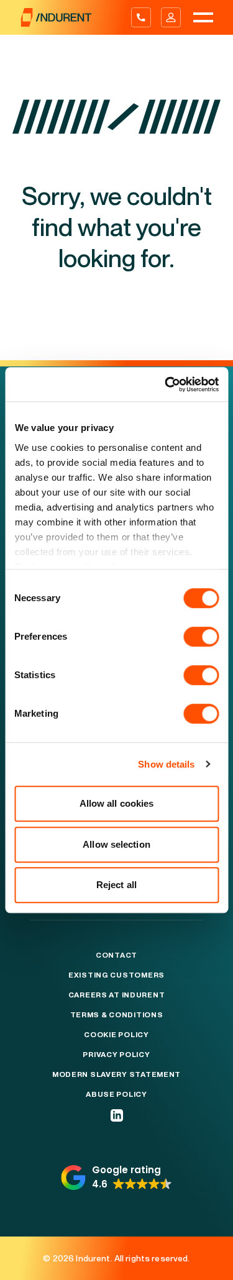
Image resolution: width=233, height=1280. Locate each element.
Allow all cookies (117, 803)
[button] (116, 1177)
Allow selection (116, 844)
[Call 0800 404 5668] (141, 17)
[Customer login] (171, 17)
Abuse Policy (116, 1094)
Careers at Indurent (116, 995)
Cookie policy (116, 1034)
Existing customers (116, 975)
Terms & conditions (116, 1014)
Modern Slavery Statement (116, 1074)
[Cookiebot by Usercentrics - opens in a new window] (166, 384)
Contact (116, 955)
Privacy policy (116, 1054)
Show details (166, 764)
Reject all (116, 884)
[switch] (201, 637)
